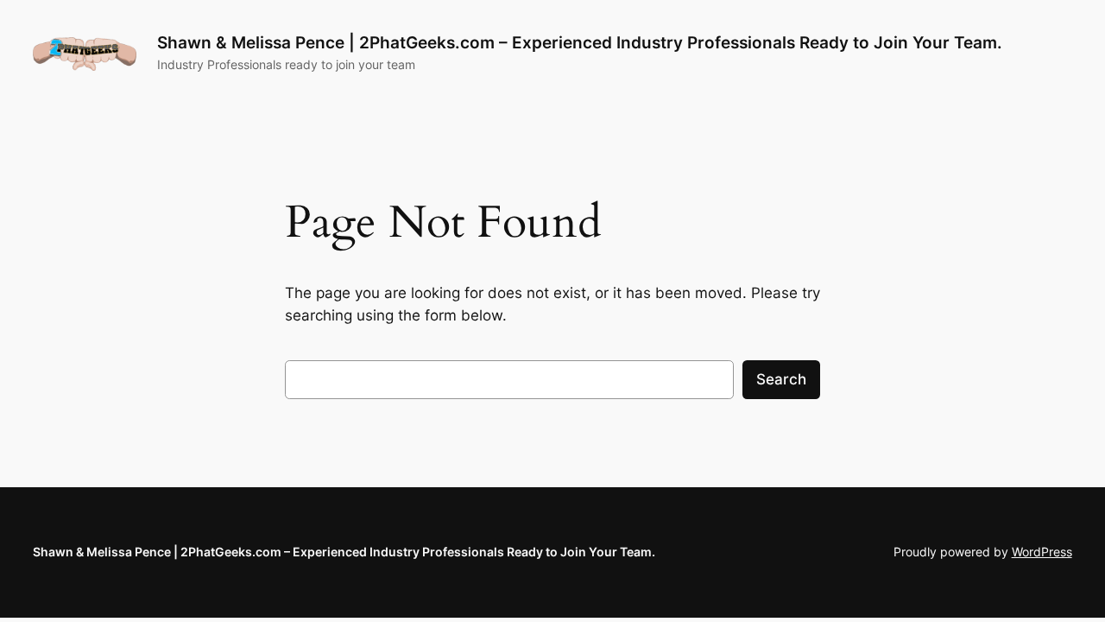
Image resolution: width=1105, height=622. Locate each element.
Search (781, 379)
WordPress (1042, 551)
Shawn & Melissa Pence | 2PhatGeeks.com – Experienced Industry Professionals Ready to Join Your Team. (579, 42)
